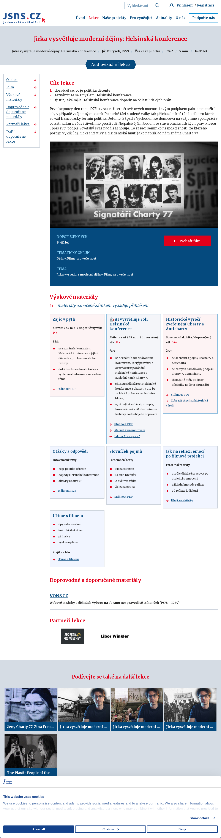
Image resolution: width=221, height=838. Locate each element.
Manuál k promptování (129, 430)
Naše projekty (114, 18)
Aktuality (164, 18)
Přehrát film (189, 241)
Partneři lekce (18, 124)
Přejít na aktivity (182, 500)
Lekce (93, 18)
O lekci (11, 80)
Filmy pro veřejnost (81, 258)
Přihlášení (185, 5)
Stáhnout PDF (67, 388)
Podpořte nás (203, 18)
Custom (108, 829)
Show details (199, 818)
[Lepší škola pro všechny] (72, 636)
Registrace (206, 5)
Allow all (38, 829)
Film (10, 87)
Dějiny (61, 258)
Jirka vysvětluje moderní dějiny (80, 274)
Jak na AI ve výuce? (127, 436)
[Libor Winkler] (114, 636)
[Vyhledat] (158, 5)
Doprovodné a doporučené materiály (17, 112)
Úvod (80, 18)
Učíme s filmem (68, 559)
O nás (180, 18)
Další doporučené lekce (16, 136)
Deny (182, 829)
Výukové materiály (14, 97)
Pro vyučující (141, 18)
